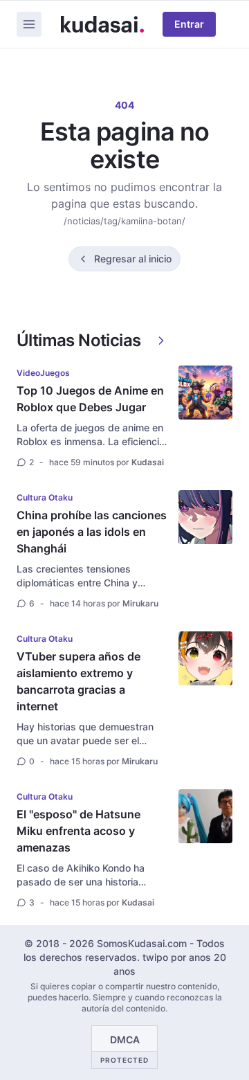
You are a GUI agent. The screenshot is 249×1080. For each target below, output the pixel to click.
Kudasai (147, 462)
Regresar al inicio (133, 258)
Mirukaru (140, 603)
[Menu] (29, 24)
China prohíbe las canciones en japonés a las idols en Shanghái (92, 531)
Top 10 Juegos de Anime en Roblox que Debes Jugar (90, 399)
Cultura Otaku (45, 497)
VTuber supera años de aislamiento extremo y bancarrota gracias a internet (78, 681)
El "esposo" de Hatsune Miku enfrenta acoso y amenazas (78, 830)
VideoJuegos (43, 373)
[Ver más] (161, 340)
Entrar (189, 24)
